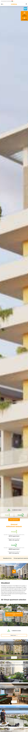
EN (2, 4)
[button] (12, 658)
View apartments (14, 519)
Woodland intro (7, 558)
